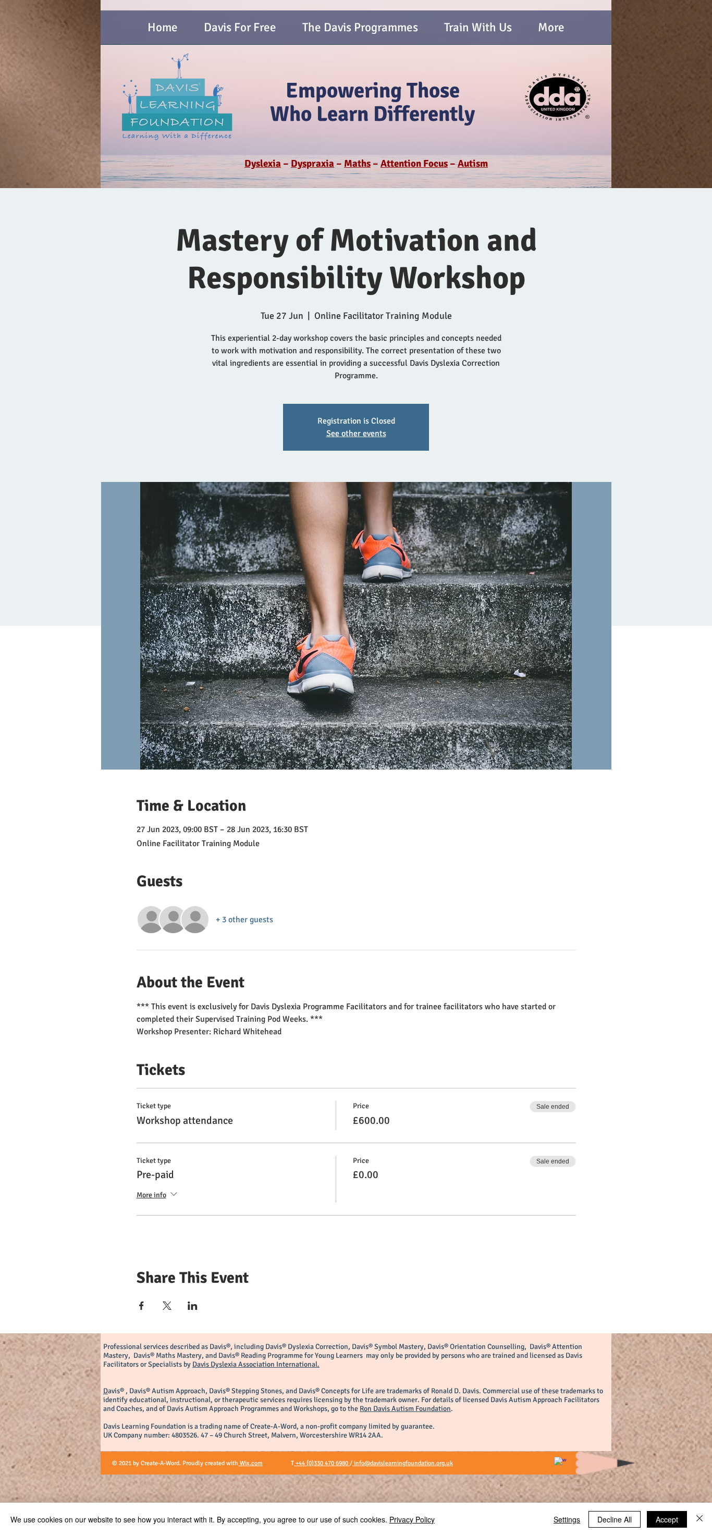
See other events (356, 433)
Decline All (614, 1519)
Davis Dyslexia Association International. (256, 1364)
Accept (667, 1519)
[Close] (699, 1519)
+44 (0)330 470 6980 (322, 1463)
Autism (473, 163)
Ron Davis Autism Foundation (405, 1408)
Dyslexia (262, 163)
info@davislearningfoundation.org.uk (402, 1463)
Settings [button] (567, 1519)
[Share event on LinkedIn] (193, 1306)
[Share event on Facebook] (141, 1306)
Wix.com (250, 1463)
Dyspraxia (312, 163)
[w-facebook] (560, 1463)
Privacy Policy (412, 1519)
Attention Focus (414, 163)
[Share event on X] (167, 1306)
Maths (357, 163)
